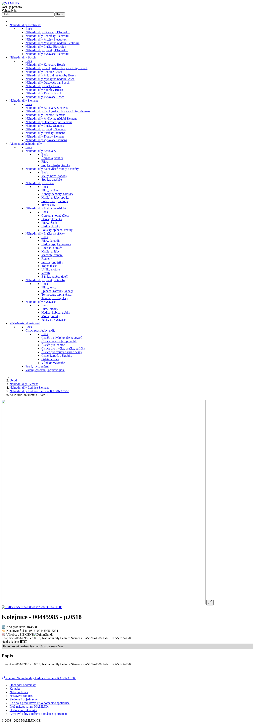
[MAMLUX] (11, 3)
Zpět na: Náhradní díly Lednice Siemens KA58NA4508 (40, 678)
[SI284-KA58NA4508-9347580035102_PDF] (32, 607)
